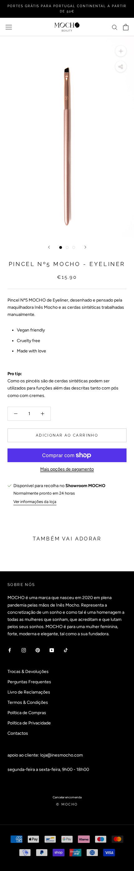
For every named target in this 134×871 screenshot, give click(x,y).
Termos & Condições (27, 702)
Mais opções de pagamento (67, 469)
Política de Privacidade (29, 723)
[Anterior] (49, 247)
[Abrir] (9, 27)
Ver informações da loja (34, 501)
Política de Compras (26, 712)
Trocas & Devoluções (28, 671)
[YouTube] (52, 649)
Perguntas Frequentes (29, 682)
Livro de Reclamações (28, 692)
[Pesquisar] (114, 27)
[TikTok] (66, 649)
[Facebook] (9, 649)
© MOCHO (67, 804)
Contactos (17, 733)
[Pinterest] (38, 649)
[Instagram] (24, 649)
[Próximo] (85, 247)
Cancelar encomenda (67, 797)
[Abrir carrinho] (125, 27)
